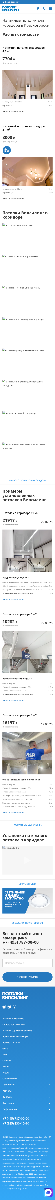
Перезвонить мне (27, 976)
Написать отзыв (11, 1042)
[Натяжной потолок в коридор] (27, 425)
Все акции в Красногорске (27, 922)
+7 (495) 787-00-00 (15, 1118)
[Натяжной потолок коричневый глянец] (27, 269)
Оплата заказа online (13, 1024)
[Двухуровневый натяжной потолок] (27, 363)
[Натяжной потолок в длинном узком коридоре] (27, 394)
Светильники (9, 1078)
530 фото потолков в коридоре (27, 480)
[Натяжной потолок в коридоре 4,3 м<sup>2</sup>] (27, 84)
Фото (5, 1048)
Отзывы (6, 1060)
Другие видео (27, 883)
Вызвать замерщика (13, 1018)
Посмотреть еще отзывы (27, 824)
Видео (5, 1072)
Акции (5, 1066)
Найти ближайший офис (15, 1036)
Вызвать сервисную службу (17, 1030)
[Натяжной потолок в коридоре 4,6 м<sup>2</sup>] (27, 171)
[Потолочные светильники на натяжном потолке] (27, 457)
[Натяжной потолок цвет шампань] (27, 300)
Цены (5, 1054)
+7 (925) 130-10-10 (15, 1123)
